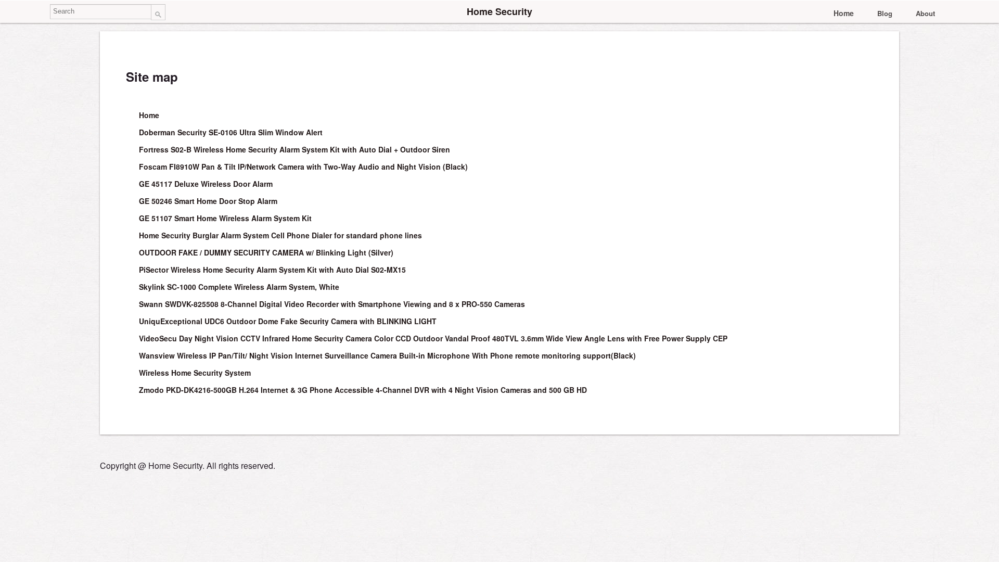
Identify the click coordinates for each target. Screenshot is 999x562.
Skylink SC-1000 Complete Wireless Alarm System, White (239, 287)
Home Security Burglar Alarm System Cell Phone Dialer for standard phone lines (280, 235)
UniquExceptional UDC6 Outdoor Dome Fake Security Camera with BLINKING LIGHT (288, 321)
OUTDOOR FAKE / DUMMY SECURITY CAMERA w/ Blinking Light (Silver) (266, 252)
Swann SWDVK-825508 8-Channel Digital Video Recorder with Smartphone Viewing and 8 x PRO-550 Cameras (332, 304)
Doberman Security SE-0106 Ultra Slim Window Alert (231, 132)
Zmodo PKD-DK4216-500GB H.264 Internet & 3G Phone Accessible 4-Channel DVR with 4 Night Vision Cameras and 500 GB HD (363, 390)
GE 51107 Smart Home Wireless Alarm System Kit (225, 218)
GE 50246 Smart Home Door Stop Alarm (208, 201)
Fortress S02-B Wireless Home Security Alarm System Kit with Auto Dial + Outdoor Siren (294, 149)
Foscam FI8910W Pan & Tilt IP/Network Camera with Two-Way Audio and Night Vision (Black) (303, 166)
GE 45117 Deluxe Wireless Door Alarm (206, 183)
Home (844, 13)
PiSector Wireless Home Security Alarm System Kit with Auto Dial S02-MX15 (272, 269)
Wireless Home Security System (195, 372)
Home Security (499, 11)
